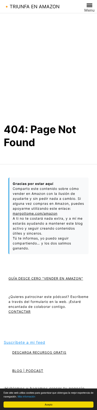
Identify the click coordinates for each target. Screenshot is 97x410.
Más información (26, 396)
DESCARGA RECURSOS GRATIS (39, 352)
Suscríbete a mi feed (24, 342)
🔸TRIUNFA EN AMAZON (32, 6)
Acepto (49, 404)
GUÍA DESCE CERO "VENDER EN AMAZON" (45, 278)
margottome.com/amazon (35, 213)
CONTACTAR (19, 312)
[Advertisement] (48, 72)
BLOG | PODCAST (27, 371)
